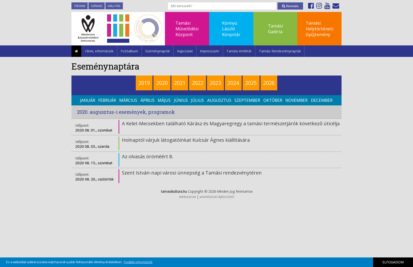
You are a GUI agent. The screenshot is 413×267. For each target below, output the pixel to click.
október (272, 100)
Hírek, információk (99, 51)
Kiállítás (114, 6)
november (296, 100)
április (148, 100)
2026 (269, 82)
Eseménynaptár (157, 51)
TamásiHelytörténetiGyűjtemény (319, 28)
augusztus (219, 100)
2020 (162, 82)
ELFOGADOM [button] (393, 262)
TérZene (79, 6)
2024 (233, 82)
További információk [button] (138, 262)
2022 (197, 82)
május (164, 100)
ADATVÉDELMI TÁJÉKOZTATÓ (217, 197)
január (87, 100)
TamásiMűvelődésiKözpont (187, 28)
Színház (96, 6)
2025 (251, 82)
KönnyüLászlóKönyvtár (231, 28)
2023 (215, 82)
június (181, 100)
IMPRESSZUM (187, 197)
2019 (144, 82)
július (197, 100)
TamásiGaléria (275, 28)
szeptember (247, 100)
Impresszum (209, 51)
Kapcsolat (185, 51)
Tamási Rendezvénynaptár (280, 51)
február (107, 100)
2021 (179, 82)
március (128, 100)
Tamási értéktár (239, 51)
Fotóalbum (129, 51)
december (321, 100)
